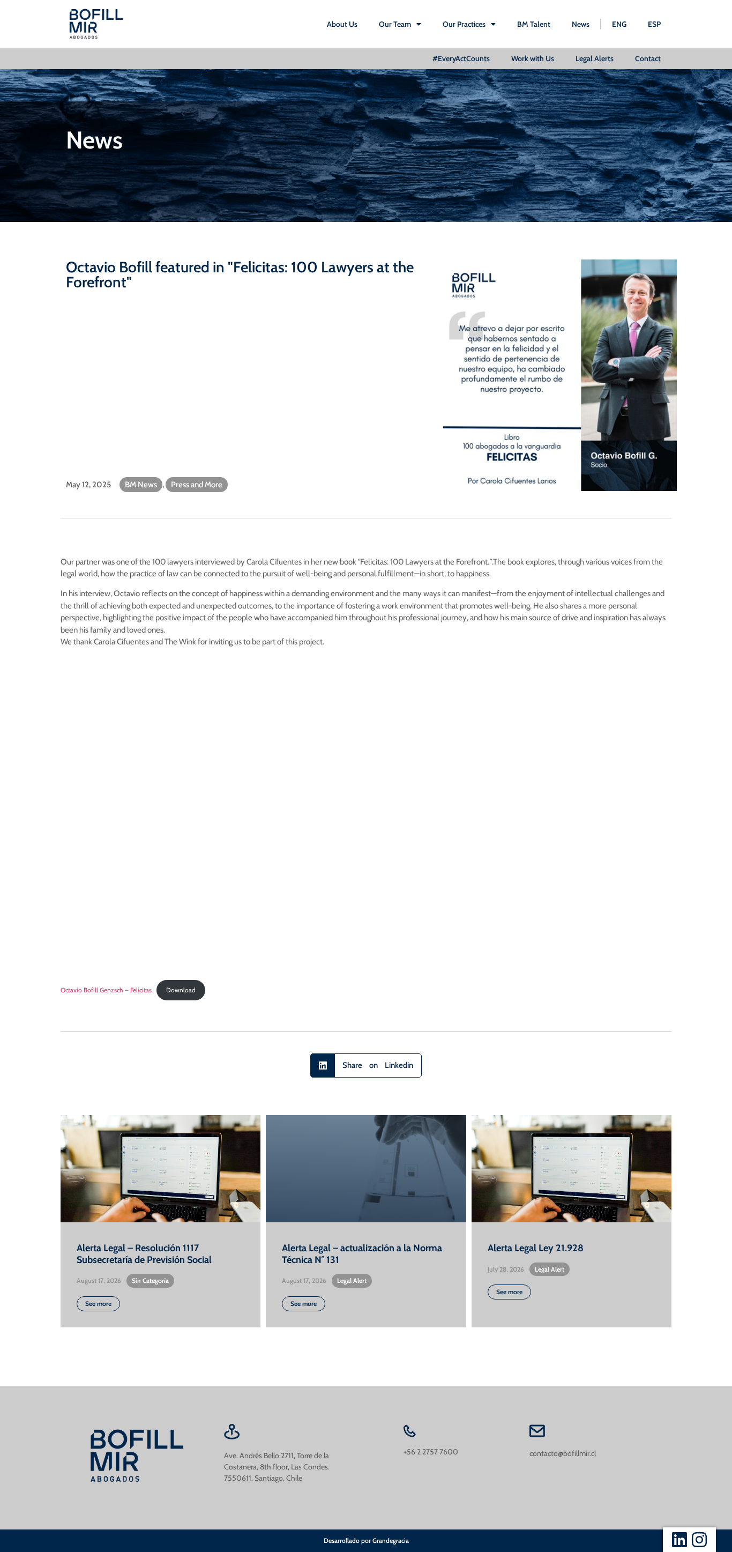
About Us (342, 24)
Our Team (395, 24)
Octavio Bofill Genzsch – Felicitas (106, 990)
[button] (366, 1065)
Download (181, 990)
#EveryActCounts (461, 58)
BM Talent (533, 24)
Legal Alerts (595, 58)
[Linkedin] (679, 1539)
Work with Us (532, 58)
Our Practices (464, 24)
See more (98, 1303)
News (580, 24)
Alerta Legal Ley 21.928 (536, 1248)
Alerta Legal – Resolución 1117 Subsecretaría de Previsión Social (144, 1254)
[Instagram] (699, 1539)
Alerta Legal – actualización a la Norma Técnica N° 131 (362, 1254)
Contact (648, 58)
